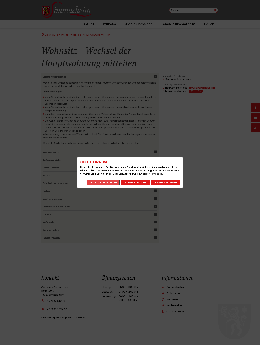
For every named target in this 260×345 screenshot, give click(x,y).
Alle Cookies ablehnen (103, 182)
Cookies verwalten (135, 182)
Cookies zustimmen (165, 182)
